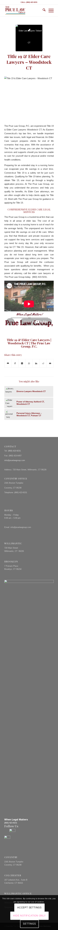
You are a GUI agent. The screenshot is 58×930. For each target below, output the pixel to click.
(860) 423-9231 (14, 451)
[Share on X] (22, 363)
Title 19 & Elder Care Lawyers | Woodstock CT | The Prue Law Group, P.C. (29, 343)
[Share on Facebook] (15, 363)
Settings (29, 923)
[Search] (43, 10)
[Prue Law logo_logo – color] (24, 10)
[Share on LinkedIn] (36, 363)
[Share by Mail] (7, 363)
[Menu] (50, 10)
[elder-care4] (29, 38)
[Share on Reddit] (43, 363)
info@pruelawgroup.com (14, 460)
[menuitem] (43, 10)
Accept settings (29, 907)
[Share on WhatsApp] (29, 363)
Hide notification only (29, 915)
